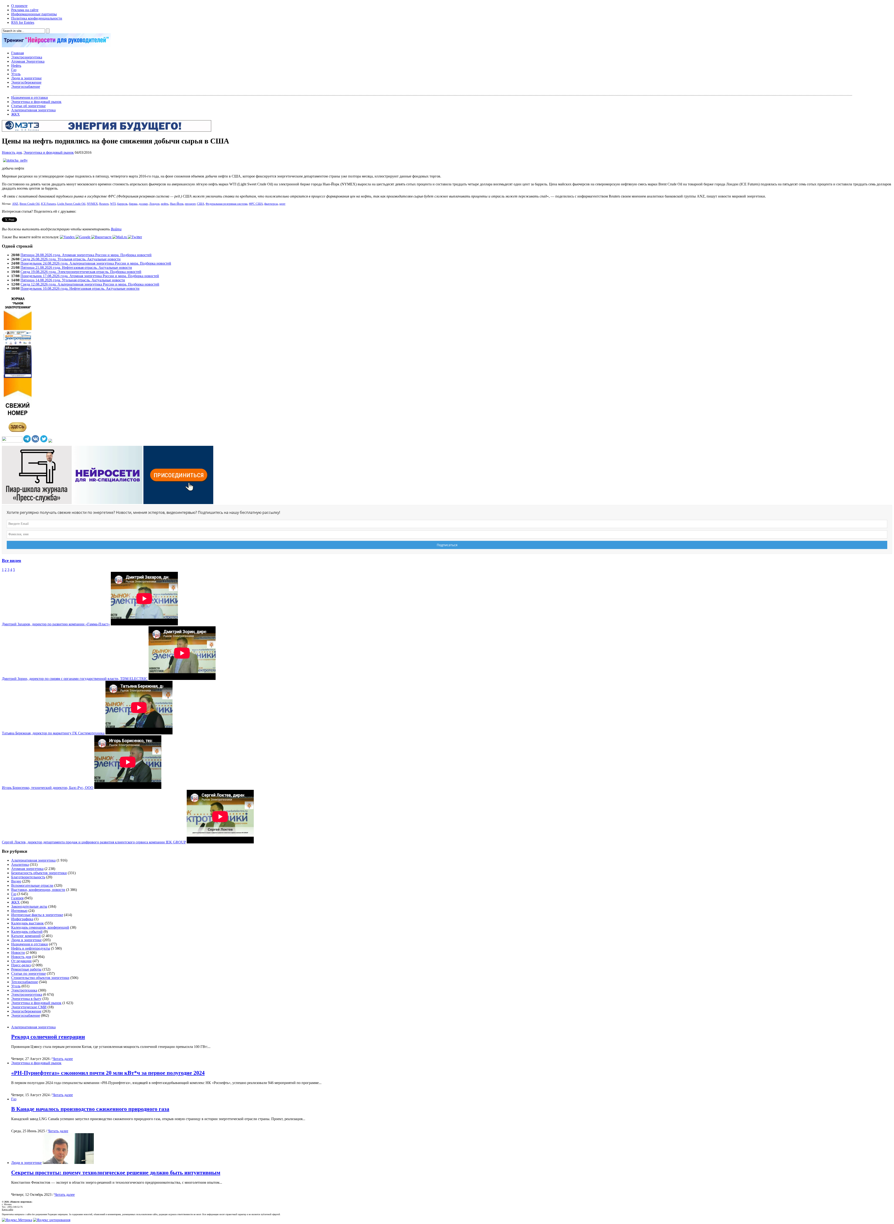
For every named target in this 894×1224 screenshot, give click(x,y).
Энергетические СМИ (29, 1007)
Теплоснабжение (24, 982)
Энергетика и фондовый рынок (36, 102)
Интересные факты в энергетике (37, 915)
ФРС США (256, 203)
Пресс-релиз (21, 965)
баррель (122, 203)
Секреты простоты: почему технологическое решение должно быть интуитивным (115, 1172)
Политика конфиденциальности (36, 18)
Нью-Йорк (176, 203)
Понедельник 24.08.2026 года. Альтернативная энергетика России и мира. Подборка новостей (95, 263)
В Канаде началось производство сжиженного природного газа (90, 1109)
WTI (113, 203)
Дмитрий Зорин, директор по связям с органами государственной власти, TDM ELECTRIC (75, 679)
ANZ (15, 203)
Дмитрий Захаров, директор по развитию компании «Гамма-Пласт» (56, 624)
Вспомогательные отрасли (32, 885)
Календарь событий (27, 932)
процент (190, 203)
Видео (16, 881)
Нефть (16, 66)
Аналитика (20, 864)
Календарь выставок (27, 923)
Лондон (154, 203)
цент (282, 203)
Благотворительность (28, 877)
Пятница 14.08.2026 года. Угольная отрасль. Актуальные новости (72, 280)
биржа (133, 203)
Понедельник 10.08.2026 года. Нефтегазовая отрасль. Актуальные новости (79, 288)
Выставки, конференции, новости (38, 890)
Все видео (11, 560)
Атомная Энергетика (27, 61)
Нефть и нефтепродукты (30, 948)
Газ (13, 70)
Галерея (17, 898)
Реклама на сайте (24, 10)
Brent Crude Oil (30, 203)
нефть (165, 203)
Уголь (15, 74)
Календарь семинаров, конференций (40, 927)
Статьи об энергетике (28, 106)
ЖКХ (15, 114)
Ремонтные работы (26, 969)
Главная (17, 53)
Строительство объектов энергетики (40, 978)
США (200, 203)
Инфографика (22, 919)
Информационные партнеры (34, 14)
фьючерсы (271, 203)
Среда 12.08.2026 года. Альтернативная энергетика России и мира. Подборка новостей (89, 284)
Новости (18, 953)
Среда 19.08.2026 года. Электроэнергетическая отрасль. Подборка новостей (80, 272)
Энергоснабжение (25, 87)
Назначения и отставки (29, 97)
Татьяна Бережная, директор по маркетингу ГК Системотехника (53, 733)
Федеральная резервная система (226, 203)
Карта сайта (7, 1209)
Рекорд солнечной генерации (48, 1037)
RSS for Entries (22, 22)
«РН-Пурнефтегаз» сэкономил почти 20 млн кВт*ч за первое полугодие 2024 (108, 1073)
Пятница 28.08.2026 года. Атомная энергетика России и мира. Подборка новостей (86, 255)
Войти (116, 229)
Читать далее (62, 1059)
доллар (143, 203)
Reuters (104, 203)
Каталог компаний (26, 936)
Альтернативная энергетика (33, 110)
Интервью (19, 911)
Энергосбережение (26, 82)
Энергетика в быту (26, 999)
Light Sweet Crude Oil (71, 203)
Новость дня (12, 152)
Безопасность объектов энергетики (39, 873)
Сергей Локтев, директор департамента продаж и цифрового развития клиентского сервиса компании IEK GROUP (94, 842)
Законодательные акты (29, 906)
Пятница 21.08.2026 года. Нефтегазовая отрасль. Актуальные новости (76, 267)
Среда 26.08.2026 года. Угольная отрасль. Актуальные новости (70, 259)
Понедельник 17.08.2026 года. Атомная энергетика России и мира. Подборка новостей (89, 276)
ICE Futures (48, 203)
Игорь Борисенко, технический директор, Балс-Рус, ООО (47, 788)
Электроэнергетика (26, 57)
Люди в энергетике (26, 78)
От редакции (21, 961)
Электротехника (24, 990)
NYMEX (92, 203)
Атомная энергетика (27, 869)
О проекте (19, 6)
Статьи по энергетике (28, 973)
